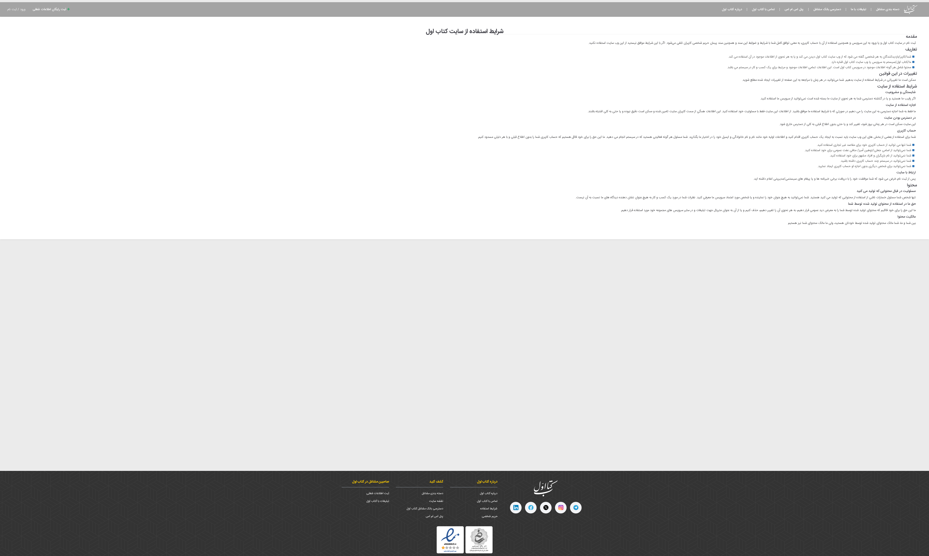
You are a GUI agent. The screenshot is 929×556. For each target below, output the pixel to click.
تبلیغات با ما (858, 9)
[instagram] (561, 507)
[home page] (546, 488)
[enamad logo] (450, 540)
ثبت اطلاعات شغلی (377, 493)
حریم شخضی (489, 516)
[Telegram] (576, 507)
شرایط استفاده (488, 508)
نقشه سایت (436, 501)
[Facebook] (531, 507)
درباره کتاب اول (732, 9)
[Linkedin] (516, 507)
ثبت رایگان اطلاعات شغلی (50, 9)
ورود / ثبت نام (16, 9)
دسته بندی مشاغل (887, 9)
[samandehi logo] (479, 539)
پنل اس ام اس (794, 9)
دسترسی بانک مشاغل (827, 9)
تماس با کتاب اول (763, 9)
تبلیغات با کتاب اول (377, 501)
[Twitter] (546, 507)
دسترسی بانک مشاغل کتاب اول (424, 508)
